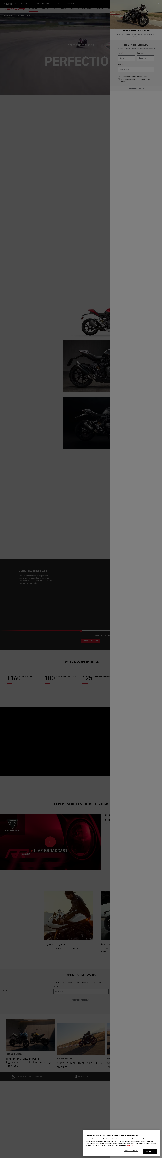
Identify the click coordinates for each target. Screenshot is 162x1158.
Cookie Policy (130, 1145)
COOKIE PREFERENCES (131, 1151)
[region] (121, 1143)
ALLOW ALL (150, 1151)
